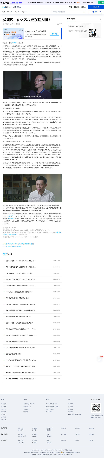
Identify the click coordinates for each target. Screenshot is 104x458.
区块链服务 (50, 428)
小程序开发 (21, 442)
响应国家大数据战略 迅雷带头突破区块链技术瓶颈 (21, 348)
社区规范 (70, 404)
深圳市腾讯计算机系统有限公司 (32, 452)
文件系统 (9, 216)
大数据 (91, 440)
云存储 (34, 430)
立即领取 (54, 34)
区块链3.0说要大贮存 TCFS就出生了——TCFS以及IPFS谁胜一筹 (21, 329)
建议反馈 (76, 7)
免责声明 (70, 406)
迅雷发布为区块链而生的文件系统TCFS (18, 317)
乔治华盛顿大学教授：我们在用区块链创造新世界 (21, 379)
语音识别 (49, 436)
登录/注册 (96, 7)
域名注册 (20, 428)
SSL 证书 (34, 436)
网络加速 (77, 428)
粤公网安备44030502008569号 (71, 452)
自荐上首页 (26, 409)
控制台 (83, 7)
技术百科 (3, 417)
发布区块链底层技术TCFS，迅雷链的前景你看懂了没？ (21, 310)
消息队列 (63, 428)
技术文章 (3, 404)
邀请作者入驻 (27, 406)
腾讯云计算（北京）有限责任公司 (41, 454)
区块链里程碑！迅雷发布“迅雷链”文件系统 (19, 273)
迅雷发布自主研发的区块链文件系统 (17, 341)
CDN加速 (63, 434)
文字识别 (63, 440)
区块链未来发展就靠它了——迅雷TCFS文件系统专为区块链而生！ (21, 304)
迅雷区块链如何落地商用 (13, 354)
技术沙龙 (3, 409)
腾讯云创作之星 (50, 409)
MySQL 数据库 (22, 436)
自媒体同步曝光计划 (28, 404)
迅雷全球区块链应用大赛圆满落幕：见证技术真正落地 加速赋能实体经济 (21, 267)
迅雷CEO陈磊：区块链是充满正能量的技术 (19, 323)
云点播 (77, 440)
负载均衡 (34, 440)
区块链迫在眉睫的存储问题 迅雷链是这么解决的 (21, 372)
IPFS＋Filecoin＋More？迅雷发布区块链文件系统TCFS (21, 286)
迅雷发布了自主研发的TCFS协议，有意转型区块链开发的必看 (21, 279)
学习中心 (3, 414)
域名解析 (20, 430)
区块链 (14, 43)
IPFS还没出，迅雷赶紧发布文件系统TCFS (19, 292)
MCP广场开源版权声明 (74, 414)
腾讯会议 (34, 434)
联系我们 (70, 409)
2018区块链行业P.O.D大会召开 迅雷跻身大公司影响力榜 (21, 360)
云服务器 (34, 428)
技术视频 (3, 412)
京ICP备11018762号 (66, 454)
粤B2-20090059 (56, 452)
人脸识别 (20, 434)
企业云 (48, 434)
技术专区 (3, 419)
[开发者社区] (17, 7)
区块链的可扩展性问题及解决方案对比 (18, 298)
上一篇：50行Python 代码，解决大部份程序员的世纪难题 (18, 244)
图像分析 (91, 434)
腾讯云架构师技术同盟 (52, 406)
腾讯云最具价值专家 (51, 404)
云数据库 (91, 428)
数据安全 (20, 440)
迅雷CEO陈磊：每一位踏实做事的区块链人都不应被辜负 (21, 261)
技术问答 (3, 406)
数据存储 (10, 219)
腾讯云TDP (49, 412)
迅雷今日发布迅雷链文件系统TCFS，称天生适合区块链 (21, 335)
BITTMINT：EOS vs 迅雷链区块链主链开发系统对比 (21, 366)
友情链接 (70, 412)
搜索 (83, 11)
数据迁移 (49, 442)
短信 (48, 440)
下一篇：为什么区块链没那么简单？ (13, 246)
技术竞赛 (25, 412)
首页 (3, 12)
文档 (70, 7)
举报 (60, 24)
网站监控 (34, 442)
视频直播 (49, 430)
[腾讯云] (6, 7)
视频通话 (77, 434)
